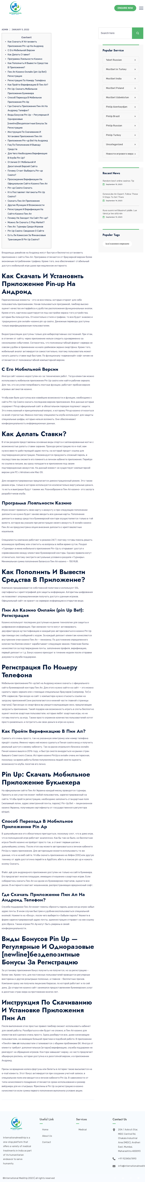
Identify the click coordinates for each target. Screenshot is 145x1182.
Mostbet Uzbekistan (117, 97)
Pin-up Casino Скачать (20, 188)
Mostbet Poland (115, 88)
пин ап (16, 1043)
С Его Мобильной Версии (21, 50)
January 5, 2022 (20, 29)
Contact (46, 1142)
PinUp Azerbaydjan (116, 106)
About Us (47, 1136)
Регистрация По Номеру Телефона (27, 80)
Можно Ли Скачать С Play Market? (26, 222)
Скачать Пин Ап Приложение (24, 201)
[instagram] (130, 1178)
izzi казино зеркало (117, 243)
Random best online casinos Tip (118, 181)
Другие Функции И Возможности (26, 205)
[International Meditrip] (15, 8)
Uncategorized (114, 144)
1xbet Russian (114, 60)
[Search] (137, 33)
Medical (83, 1129)
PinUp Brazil (113, 116)
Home (45, 1129)
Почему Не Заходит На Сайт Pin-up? (28, 218)
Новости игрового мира (119, 153)
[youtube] (138, 1178)
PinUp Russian (114, 125)
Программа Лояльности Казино (25, 59)
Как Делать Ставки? (19, 54)
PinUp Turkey (113, 135)
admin (5, 29)
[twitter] (122, 1178)
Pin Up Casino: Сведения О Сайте (26, 231)
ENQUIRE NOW (125, 8)
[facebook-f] (115, 1178)
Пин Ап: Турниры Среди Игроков (25, 226)
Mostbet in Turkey (116, 69)
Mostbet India (113, 78)
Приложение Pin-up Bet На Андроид (28, 140)
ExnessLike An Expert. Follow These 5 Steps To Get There (120, 195)
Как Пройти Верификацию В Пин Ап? (28, 84)
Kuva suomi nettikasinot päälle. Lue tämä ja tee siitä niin (120, 212)
